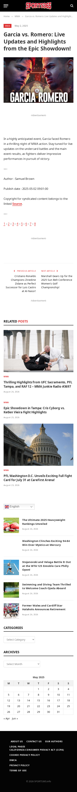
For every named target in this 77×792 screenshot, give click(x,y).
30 (48, 712)
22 (38, 706)
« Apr (7, 718)
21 (28, 706)
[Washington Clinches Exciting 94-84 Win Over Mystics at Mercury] (11, 546)
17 (58, 700)
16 (48, 700)
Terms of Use (18, 770)
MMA (7, 25)
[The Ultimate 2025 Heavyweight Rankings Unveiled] (11, 525)
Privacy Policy (19, 765)
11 (68, 694)
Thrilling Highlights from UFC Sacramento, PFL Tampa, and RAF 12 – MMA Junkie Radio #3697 (38, 384)
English (14, 506)
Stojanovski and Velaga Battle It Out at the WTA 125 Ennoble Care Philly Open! (46, 565)
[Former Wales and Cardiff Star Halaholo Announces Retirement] (11, 611)
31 (58, 712)
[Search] (71, 6)
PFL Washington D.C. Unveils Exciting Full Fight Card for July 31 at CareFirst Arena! (38, 478)
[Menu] (6, 6)
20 (18, 706)
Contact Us (34, 741)
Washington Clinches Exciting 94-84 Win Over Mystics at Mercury (46, 542)
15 (38, 700)
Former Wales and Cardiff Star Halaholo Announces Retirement (44, 607)
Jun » (15, 718)
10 (58, 694)
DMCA (12, 760)
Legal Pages (17, 746)
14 (28, 700)
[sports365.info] (38, 6)
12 (8, 700)
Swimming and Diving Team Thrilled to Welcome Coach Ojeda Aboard (46, 586)
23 (48, 706)
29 (38, 712)
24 (58, 706)
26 (8, 712)
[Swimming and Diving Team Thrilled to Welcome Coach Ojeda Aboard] (11, 590)
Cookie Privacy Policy (24, 755)
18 (68, 700)
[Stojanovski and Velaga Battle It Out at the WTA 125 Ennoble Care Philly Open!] (11, 567)
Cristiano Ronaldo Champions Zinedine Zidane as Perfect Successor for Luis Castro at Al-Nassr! (21, 283)
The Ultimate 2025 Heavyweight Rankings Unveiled (43, 521)
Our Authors (53, 741)
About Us (17, 741)
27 (18, 712)
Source (17, 204)
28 (28, 712)
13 (18, 700)
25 (68, 706)
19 (8, 706)
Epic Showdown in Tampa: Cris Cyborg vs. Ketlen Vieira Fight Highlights (34, 410)
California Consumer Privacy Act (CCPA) (36, 749)
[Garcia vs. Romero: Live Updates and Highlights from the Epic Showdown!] (38, 80)
